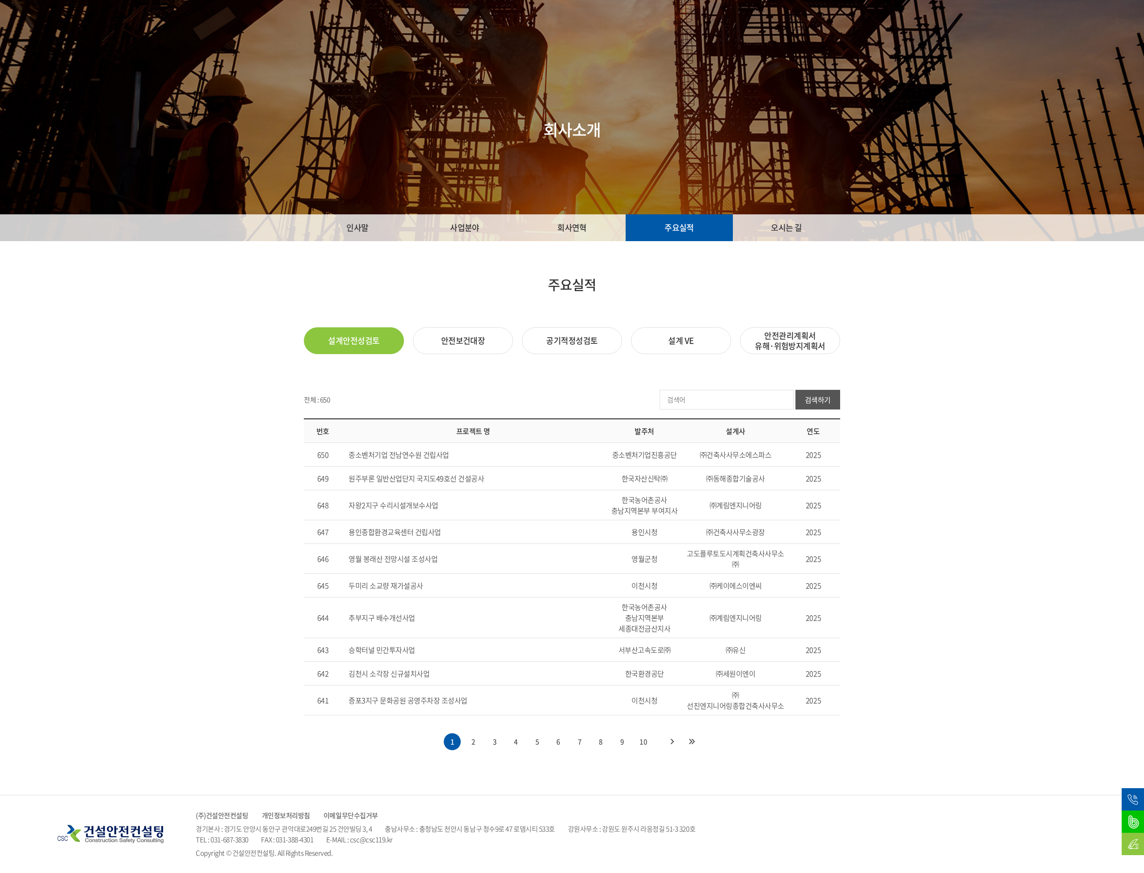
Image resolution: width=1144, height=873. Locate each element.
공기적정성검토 (571, 340)
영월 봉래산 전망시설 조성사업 (393, 558)
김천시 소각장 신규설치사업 (389, 673)
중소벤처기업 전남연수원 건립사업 (399, 454)
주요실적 (679, 227)
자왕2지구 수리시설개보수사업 (393, 505)
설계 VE (681, 340)
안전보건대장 (463, 340)
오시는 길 (786, 227)
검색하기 (818, 399)
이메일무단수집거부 (351, 815)
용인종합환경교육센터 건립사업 (395, 531)
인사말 (357, 227)
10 (643, 742)
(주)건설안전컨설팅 (222, 815)
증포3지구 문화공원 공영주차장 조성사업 (408, 700)
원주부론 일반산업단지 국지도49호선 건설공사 (416, 478)
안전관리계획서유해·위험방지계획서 (790, 341)
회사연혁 (572, 227)
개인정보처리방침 (286, 815)
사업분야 (464, 227)
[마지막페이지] (691, 741)
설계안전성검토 (353, 340)
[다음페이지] (672, 741)
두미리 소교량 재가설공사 (386, 585)
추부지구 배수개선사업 (382, 617)
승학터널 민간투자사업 (382, 649)
